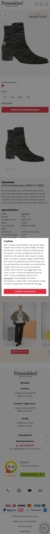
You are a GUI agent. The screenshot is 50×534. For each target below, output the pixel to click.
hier (30, 270)
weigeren (8, 278)
